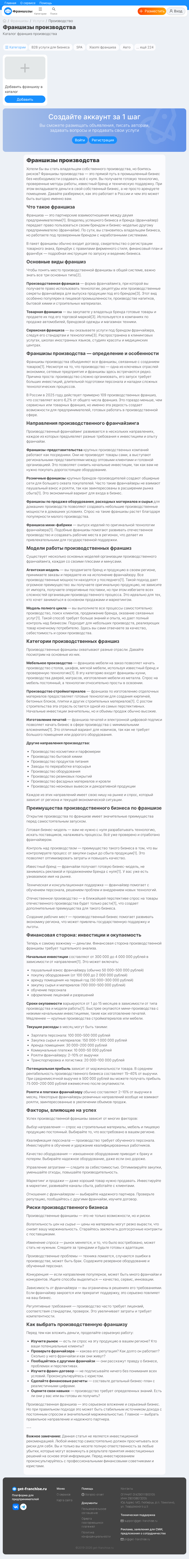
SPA (79, 47)
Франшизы (19, 21)
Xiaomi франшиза (102, 47)
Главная (10, 3)
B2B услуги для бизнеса (51, 47)
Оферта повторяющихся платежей (92, 1522)
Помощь (45, 3)
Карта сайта (64, 1500)
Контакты (127, 1488)
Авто (126, 47)
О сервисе (27, 3)
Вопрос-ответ (94, 1494)
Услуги (38, 21)
